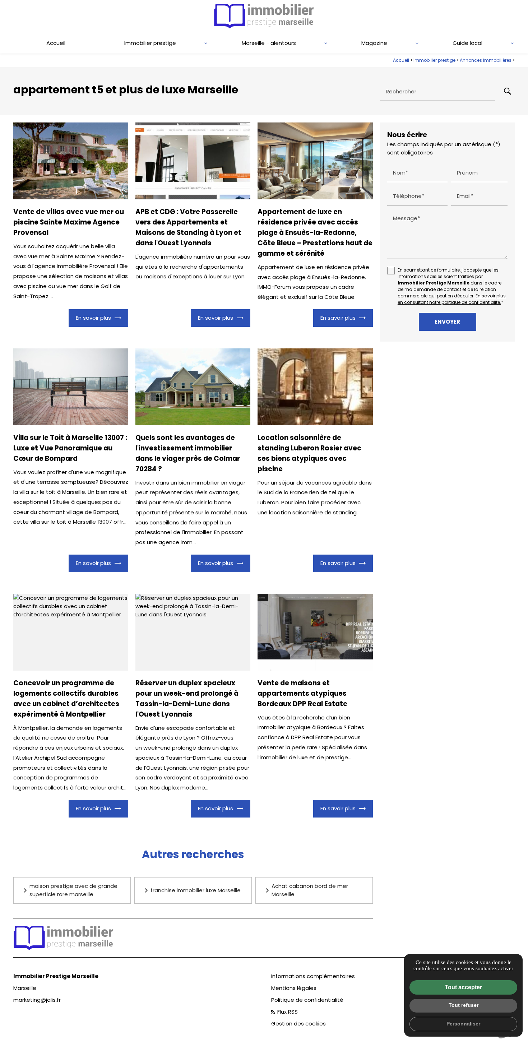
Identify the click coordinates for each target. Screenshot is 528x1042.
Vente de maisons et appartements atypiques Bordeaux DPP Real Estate (302, 693)
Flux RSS (287, 1011)
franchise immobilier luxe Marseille (191, 890)
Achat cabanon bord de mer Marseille (305, 890)
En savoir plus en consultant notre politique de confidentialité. (452, 299)
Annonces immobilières (486, 60)
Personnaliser (463, 1024)
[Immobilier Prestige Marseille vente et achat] (264, 16)
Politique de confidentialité (307, 1000)
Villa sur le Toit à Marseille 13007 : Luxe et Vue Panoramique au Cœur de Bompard (70, 448)
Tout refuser (463, 1005)
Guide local (467, 43)
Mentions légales (293, 988)
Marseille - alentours (269, 43)
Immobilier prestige (150, 43)
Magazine (374, 43)
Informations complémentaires (313, 976)
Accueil (55, 43)
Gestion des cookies (298, 1023)
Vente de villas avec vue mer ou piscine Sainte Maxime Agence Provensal (68, 222)
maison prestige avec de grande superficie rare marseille (69, 890)
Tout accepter (463, 987)
